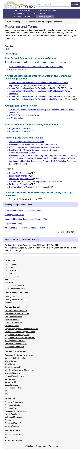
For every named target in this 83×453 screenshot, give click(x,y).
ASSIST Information (17, 69)
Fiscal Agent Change (21, 175)
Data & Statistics (40, 13)
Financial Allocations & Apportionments (20, 331)
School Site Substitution (22, 173)
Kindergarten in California (15, 340)
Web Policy (9, 437)
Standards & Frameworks (14, 346)
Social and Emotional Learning (17, 343)
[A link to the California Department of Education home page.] (19, 5)
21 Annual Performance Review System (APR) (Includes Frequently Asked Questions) (41, 111)
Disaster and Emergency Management (19, 370)
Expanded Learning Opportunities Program (23, 210)
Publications (9, 420)
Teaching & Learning (22, 10)
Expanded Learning (36, 21)
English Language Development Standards (21, 328)
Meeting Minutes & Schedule (16, 299)
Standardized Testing (13, 388)
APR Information (16, 117)
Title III (7, 394)
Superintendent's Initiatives (15, 288)
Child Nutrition (10, 364)
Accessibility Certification (14, 440)
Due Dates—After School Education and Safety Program (33, 144)
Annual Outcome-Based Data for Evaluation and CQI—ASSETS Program (40, 88)
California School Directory (15, 402)
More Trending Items (67, 231)
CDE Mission (10, 267)
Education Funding (12, 325)
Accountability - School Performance (19, 355)
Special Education (12, 385)
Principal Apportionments (14, 376)
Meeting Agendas (11, 296)
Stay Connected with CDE (15, 285)
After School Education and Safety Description (25, 227)
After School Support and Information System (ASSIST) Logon (36, 66)
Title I (7, 391)
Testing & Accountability (46, 10)
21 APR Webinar (24, 115)
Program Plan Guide (21, 131)
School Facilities (11, 382)
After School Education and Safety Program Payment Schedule (36, 147)
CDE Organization (12, 270)
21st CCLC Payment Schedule (22, 152)
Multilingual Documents (14, 417)
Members (8, 302)
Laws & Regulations (12, 414)
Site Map (17, 434)
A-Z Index (8, 434)
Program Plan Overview (19, 128)
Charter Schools (11, 361)
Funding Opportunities (14, 214)
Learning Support (44, 16)
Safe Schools (10, 379)
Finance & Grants (21, 13)
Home (8, 21)
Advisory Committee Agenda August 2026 (23, 244)
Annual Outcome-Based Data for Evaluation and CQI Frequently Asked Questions (39, 92)
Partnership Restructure (22, 184)
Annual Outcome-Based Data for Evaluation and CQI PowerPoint (40, 96)
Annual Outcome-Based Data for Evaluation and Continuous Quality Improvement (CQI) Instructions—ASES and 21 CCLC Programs (38, 84)
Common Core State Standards (17, 313)
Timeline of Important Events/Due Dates (26, 141)
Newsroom (9, 282)
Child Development (12, 367)
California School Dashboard (16, 310)
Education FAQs (11, 408)
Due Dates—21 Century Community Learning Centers (33, 149)
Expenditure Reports (18, 163)
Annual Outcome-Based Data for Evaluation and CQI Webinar (43, 99)
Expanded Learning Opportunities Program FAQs (26, 218)
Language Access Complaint (16, 411)
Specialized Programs (22, 16)
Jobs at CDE (10, 279)
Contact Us (9, 273)
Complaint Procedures (13, 316)
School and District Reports (15, 423)
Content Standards (12, 319)
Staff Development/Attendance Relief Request (32, 186)
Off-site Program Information (24, 178)
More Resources (14, 426)
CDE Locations (11, 264)
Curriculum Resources (13, 322)
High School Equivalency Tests (17, 334)
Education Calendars (13, 405)
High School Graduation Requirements (20, 337)
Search (75, 4)
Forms (7, 48)
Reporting (9, 46)
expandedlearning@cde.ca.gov (58, 192)
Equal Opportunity (12, 276)
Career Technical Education (15, 358)
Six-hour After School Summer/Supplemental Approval (35, 181)
